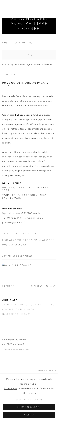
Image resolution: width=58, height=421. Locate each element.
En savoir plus (10, 388)
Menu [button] (4, 9)
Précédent (36, 286)
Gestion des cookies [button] (29, 400)
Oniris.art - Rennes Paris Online (44, 9)
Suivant (51, 286)
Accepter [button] (29, 415)
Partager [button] (10, 75)
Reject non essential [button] (29, 407)
